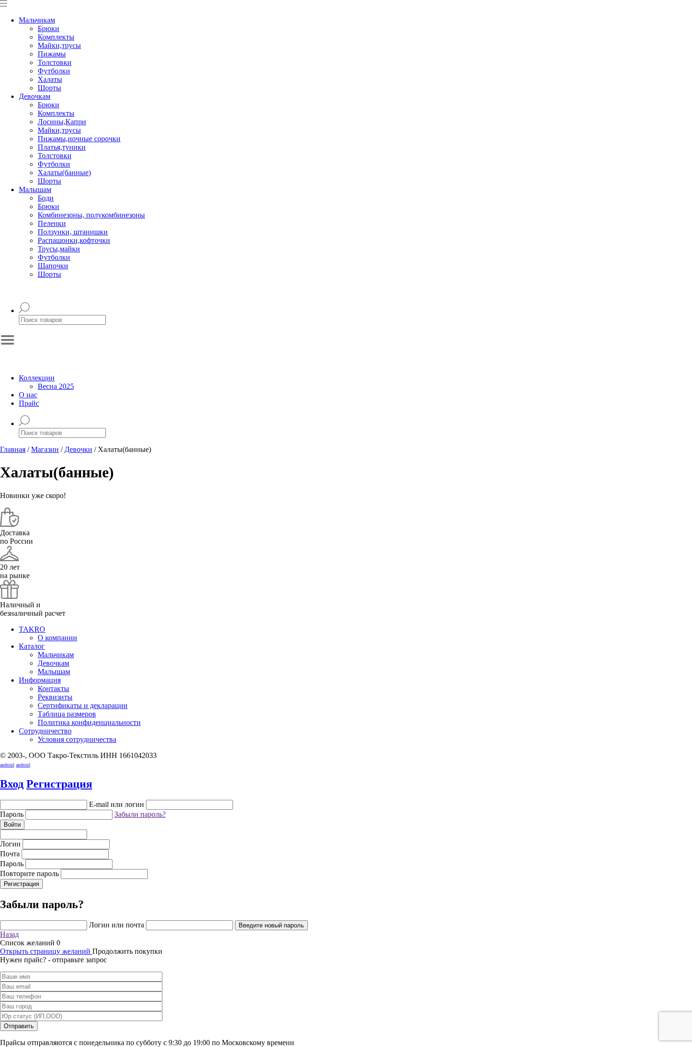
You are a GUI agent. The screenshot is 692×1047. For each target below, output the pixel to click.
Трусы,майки (59, 249)
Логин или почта (116, 925)
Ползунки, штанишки (73, 232)
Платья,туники (62, 147)
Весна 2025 (56, 386)
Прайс (29, 403)
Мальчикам (37, 20)
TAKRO (32, 629)
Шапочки (53, 266)
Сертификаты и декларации (83, 705)
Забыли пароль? (140, 814)
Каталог (32, 646)
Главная (12, 449)
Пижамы (52, 54)
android (7, 764)
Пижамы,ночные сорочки (79, 139)
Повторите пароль (29, 874)
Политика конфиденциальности (89, 722)
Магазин (45, 449)
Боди (46, 198)
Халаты (50, 79)
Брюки (48, 28)
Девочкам (34, 96)
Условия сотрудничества (77, 739)
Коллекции (37, 378)
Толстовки (55, 62)
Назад (9, 934)
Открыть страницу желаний (46, 951)
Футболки (54, 71)
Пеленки (52, 223)
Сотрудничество (45, 731)
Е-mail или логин (116, 804)
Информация (40, 680)
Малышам (35, 189)
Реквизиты (55, 697)
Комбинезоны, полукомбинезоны (91, 215)
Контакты (53, 689)
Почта (10, 854)
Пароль (12, 814)
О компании (57, 638)
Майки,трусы (59, 45)
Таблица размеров (67, 714)
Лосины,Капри (62, 122)
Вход (12, 784)
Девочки (78, 449)
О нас (28, 395)
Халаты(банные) (64, 173)
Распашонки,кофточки (74, 240)
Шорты (49, 88)
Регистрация (59, 784)
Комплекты (56, 37)
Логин (10, 844)
